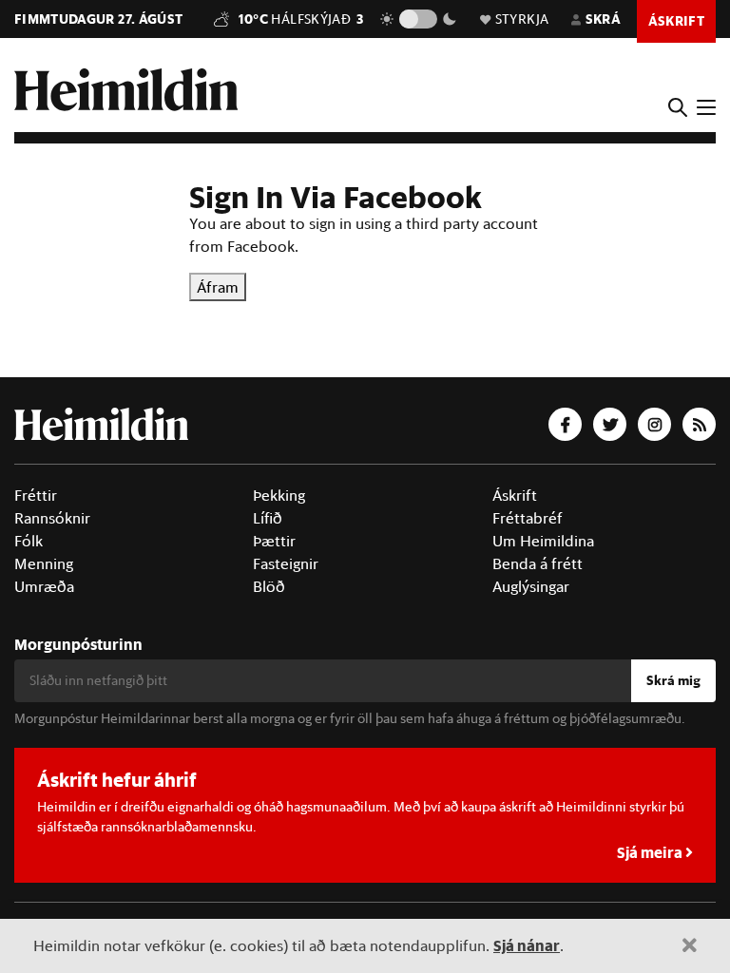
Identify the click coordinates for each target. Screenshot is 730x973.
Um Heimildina (543, 540)
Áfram (218, 286)
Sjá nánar (526, 945)
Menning (43, 563)
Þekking (279, 495)
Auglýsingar (530, 586)
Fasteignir (285, 563)
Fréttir (35, 495)
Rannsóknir (52, 517)
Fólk (28, 540)
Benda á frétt (537, 563)
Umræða (44, 586)
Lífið (267, 517)
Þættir (274, 540)
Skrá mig (673, 680)
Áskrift (514, 495)
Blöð (269, 586)
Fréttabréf (527, 517)
